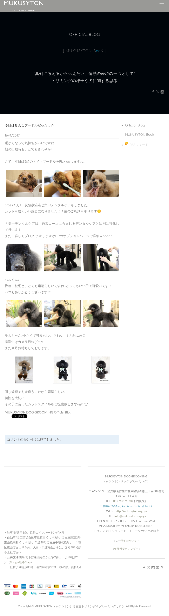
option (107, 236)
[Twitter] (157, 92)
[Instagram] (162, 92)
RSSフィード (139, 145)
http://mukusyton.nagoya (131, 511)
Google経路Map (20, 562)
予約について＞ (130, 540)
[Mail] (157, 567)
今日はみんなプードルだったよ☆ (29, 125)
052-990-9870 (122, 501)
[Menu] (162, 6)
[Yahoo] (162, 567)
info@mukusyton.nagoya (130, 516)
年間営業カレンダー (126, 548)
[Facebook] (153, 92)
